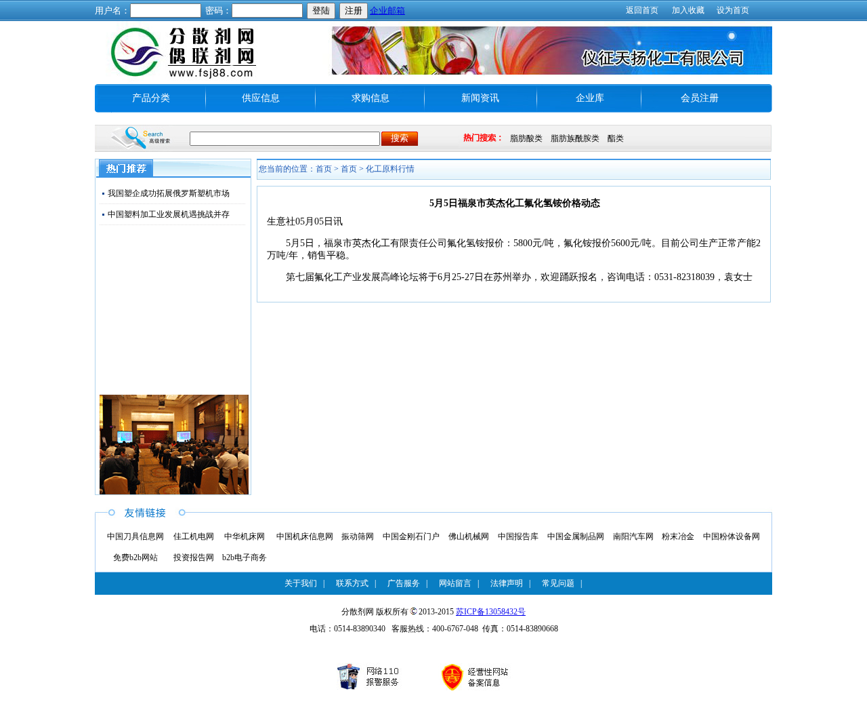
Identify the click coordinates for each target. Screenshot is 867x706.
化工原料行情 (390, 169)
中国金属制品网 (575, 536)
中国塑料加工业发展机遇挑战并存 (169, 214)
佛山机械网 (468, 536)
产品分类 (151, 98)
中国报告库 (518, 536)
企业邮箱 (387, 10)
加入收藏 (688, 10)
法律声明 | (510, 583)
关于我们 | (304, 583)
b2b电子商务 (244, 557)
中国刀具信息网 (135, 536)
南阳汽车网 (633, 536)
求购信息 (370, 98)
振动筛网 (357, 536)
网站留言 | (459, 583)
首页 (349, 169)
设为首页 (733, 10)
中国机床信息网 (304, 536)
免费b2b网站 (135, 557)
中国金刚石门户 (411, 536)
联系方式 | (356, 583)
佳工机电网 (193, 536)
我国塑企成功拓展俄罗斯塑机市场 (169, 193)
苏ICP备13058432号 (491, 611)
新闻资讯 (480, 98)
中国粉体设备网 (731, 536)
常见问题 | (562, 583)
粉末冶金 (678, 536)
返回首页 (642, 10)
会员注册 (700, 98)
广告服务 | (407, 583)
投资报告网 (193, 557)
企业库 (590, 98)
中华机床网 (244, 536)
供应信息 (261, 98)
